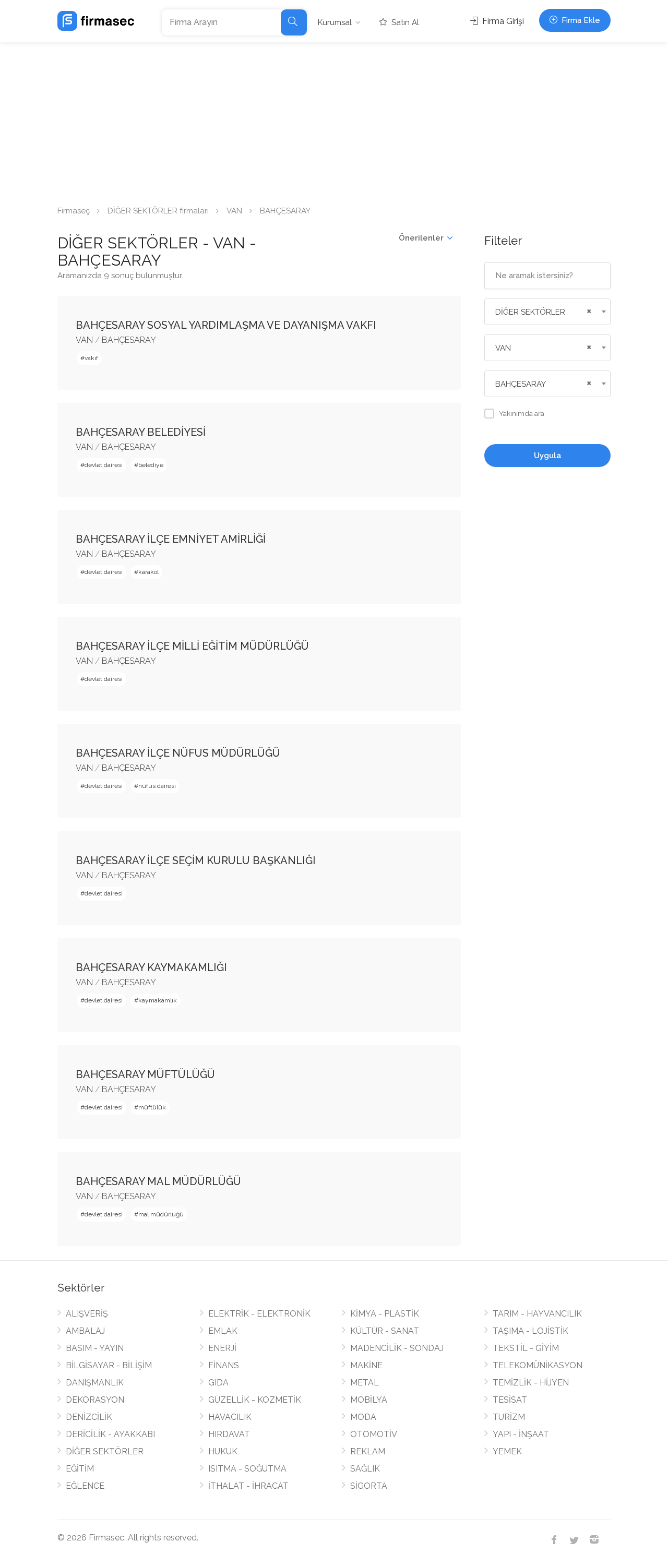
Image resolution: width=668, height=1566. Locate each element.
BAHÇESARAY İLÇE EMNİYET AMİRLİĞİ (171, 539)
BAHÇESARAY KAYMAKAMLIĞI (151, 967)
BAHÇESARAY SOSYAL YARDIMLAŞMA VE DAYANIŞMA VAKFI (226, 325)
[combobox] (547, 311)
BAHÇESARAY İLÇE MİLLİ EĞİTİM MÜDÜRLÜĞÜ (192, 646)
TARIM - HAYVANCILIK (537, 1314)
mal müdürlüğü (161, 1214)
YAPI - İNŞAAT (521, 1434)
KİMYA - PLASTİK (384, 1314)
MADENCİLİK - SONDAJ (397, 1348)
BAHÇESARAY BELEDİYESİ (141, 432)
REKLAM (367, 1451)
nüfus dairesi (157, 786)
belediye (150, 465)
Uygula (547, 455)
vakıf (91, 358)
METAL (364, 1383)
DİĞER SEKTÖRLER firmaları (158, 211)
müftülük (152, 1107)
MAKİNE (366, 1365)
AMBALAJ (85, 1331)
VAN (234, 211)
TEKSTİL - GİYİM (526, 1348)
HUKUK (222, 1451)
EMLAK (222, 1331)
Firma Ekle (579, 20)
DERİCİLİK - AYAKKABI (110, 1434)
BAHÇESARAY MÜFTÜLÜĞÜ (145, 1074)
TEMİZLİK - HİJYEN (531, 1383)
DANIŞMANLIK (95, 1383)
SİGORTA (368, 1486)
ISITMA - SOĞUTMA (247, 1469)
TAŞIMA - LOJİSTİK (530, 1331)
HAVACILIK (230, 1417)
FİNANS (223, 1365)
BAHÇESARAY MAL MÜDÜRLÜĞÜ (158, 1181)
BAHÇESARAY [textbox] (520, 384)
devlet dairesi (104, 465)
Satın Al (404, 22)
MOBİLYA (368, 1400)
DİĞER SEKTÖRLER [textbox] (530, 312)
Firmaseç (73, 211)
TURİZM (509, 1417)
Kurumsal (335, 22)
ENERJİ (222, 1348)
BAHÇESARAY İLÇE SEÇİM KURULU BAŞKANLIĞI (196, 860)
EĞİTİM (80, 1469)
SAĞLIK (365, 1469)
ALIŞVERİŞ (87, 1314)
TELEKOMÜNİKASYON (537, 1365)
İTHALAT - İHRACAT (248, 1486)
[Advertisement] (334, 120)
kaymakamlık (157, 1000)
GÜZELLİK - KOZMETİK (254, 1400)
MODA (363, 1417)
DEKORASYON (95, 1400)
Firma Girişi (502, 21)
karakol (148, 572)
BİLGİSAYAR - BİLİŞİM (109, 1365)
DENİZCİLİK (89, 1417)
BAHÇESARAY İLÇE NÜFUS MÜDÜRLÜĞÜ (178, 753)
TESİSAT (510, 1400)
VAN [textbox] (503, 348)
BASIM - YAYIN (95, 1348)
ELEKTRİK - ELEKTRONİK (259, 1314)
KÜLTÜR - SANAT (384, 1331)
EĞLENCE (85, 1486)
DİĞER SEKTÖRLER (105, 1451)
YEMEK (507, 1451)
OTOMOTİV (373, 1434)
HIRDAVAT (229, 1434)
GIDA (218, 1383)
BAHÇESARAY (129, 340)
